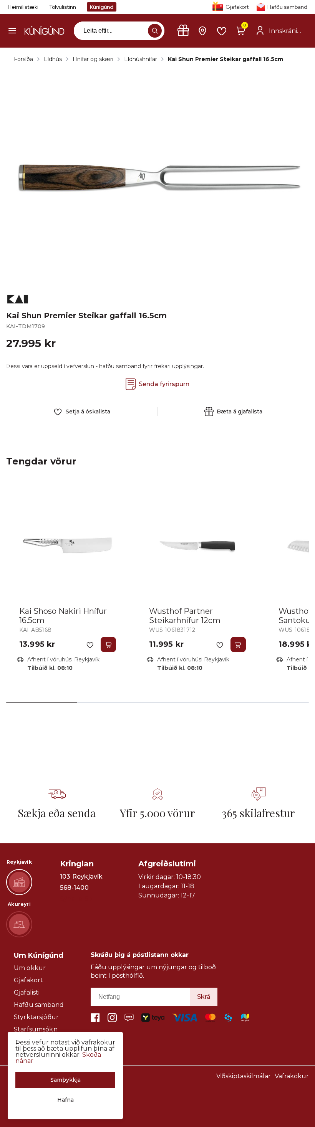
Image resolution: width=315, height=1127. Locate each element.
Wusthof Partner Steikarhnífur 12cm (184, 615)
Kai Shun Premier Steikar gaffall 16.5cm (225, 59)
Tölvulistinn (62, 6)
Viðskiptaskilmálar (243, 1076)
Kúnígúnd (101, 6)
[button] (12, 30)
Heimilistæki (23, 6)
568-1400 (74, 888)
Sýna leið (74, 898)
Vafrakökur (292, 1076)
